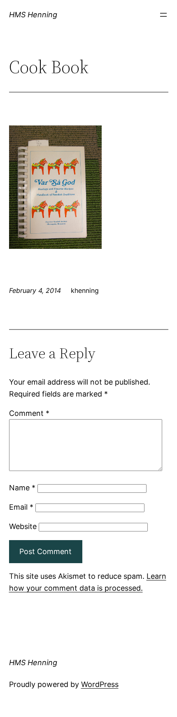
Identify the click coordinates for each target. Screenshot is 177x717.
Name (22, 487)
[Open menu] (163, 15)
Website (23, 526)
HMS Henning (33, 14)
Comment (29, 413)
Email (21, 507)
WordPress (100, 684)
